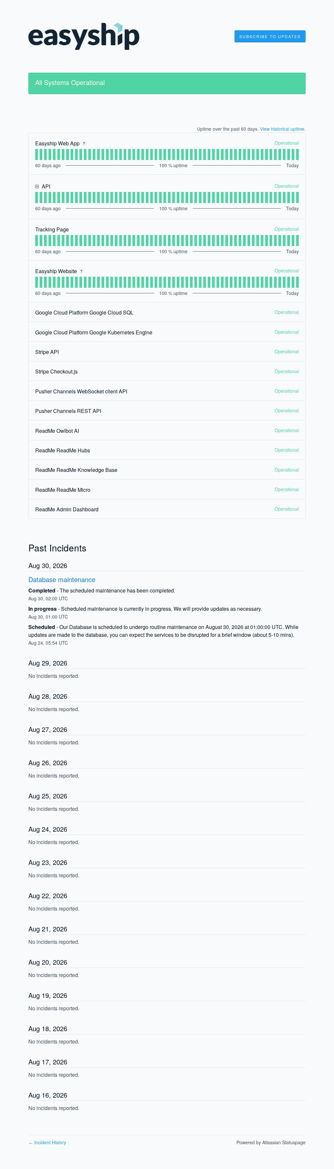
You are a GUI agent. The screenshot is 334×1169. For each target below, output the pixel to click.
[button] (270, 36)
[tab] (36, 154)
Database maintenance (61, 579)
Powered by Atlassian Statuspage (271, 1142)
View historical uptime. (283, 128)
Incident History (47, 1142)
